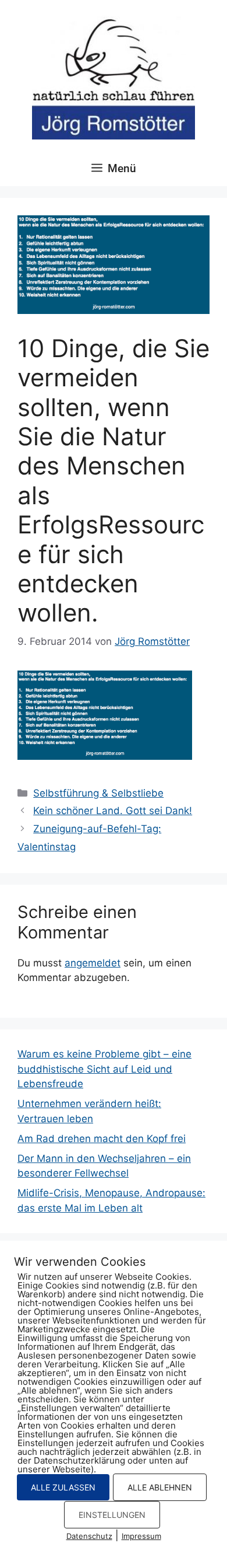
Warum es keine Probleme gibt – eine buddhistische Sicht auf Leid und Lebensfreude (104, 1069)
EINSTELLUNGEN (112, 1515)
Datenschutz (89, 1536)
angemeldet (92, 963)
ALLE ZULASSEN (63, 1487)
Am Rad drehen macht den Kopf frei (101, 1138)
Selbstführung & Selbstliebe (98, 793)
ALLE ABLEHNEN (159, 1487)
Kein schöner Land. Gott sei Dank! (112, 810)
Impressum (141, 1536)
